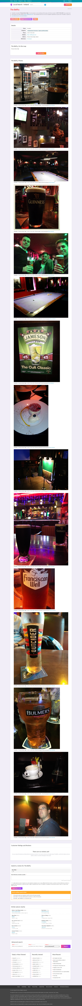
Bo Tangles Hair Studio (57, 958)
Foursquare (29, 38)
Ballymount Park (37, 960)
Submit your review (16, 888)
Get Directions (41, 53)
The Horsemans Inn (17, 966)
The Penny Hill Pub (18, 968)
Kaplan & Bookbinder (57, 969)
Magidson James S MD (57, 967)
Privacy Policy (34, 986)
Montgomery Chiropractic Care (59, 965)
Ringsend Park (37, 968)
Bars (42, 916)
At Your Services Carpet (57, 973)
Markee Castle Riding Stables (18, 910)
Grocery (13, 927)
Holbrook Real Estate (57, 963)
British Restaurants (45, 911)
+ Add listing (68, 4)
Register (70, 1)
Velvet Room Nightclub (46, 925)
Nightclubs (44, 927)
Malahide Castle (38, 966)
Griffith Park (36, 970)
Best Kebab (44, 910)
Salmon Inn (17, 974)
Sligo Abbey (14, 915)
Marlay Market (37, 974)
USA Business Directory (64, 986)
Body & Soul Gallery (18, 976)
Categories (20, 1)
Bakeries (13, 932)
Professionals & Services (33, 30)
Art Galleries (44, 922)
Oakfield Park (37, 976)
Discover (15, 1)
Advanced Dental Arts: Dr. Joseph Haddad (61, 971)
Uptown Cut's (38, 962)
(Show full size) (52, 105)
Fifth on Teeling (45, 915)
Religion (13, 916)
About (25, 1)
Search (66, 946)
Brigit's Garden (37, 964)
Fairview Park (37, 972)
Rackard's (16, 958)
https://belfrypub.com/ (28, 14)
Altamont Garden (37, 958)
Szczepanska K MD (56, 977)
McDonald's (17, 960)
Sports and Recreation (43, 30)
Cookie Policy (41, 986)
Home (11, 1)
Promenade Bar (18, 964)
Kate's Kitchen (15, 925)
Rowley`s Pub (17, 970)
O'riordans (17, 962)
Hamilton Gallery (45, 920)
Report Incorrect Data (26, 19)
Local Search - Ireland (21, 5)
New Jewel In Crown (16, 920)
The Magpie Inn (18, 972)
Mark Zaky (55, 975)
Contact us (29, 1)
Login (64, 1)
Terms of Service (49, 986)
